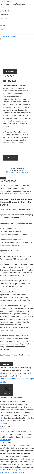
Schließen (6, 364)
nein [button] (4, 382)
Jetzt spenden (5, 1)
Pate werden (10, 71)
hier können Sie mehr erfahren (11, 379)
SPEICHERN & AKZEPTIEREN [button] (12, 473)
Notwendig (6, 426)
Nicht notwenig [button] (5, 440)
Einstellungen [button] (28, 379)
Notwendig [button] (4, 423)
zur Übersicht (10, 158)
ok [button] (1, 382)
